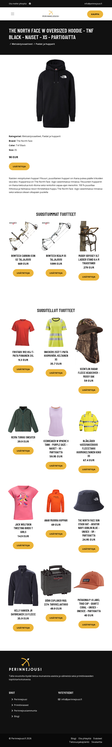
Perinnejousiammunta (25, 710)
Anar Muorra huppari (56, 520)
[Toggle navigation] (12, 13)
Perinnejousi (20, 699)
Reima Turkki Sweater (23, 437)
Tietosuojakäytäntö (79, 741)
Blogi (16, 716)
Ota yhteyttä (84, 738)
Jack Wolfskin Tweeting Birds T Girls (23, 528)
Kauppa (95, 14)
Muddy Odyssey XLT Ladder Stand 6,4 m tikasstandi (88, 259)
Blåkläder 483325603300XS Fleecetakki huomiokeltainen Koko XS (88, 448)
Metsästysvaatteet (22, 43)
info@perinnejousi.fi (93, 3)
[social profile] (30, 3)
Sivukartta (97, 741)
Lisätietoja (19, 166)
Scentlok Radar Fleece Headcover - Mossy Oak (89, 372)
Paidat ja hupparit (45, 43)
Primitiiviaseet (21, 705)
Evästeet (97, 738)
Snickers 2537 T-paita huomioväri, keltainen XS (56, 355)
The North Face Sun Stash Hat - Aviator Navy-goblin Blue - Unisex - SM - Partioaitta (89, 528)
